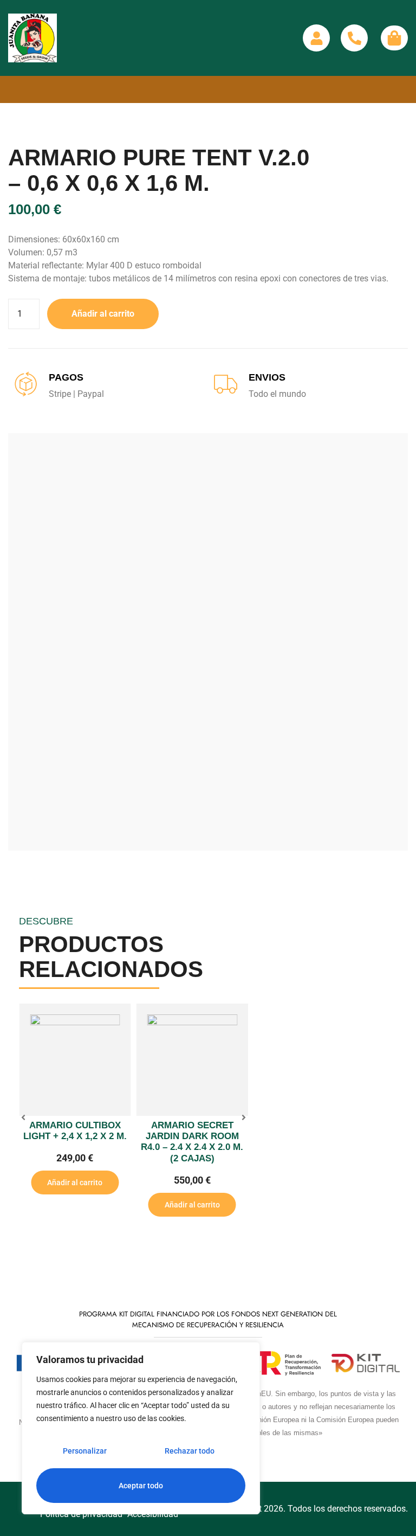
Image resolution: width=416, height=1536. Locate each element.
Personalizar (85, 1451)
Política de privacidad (81, 1514)
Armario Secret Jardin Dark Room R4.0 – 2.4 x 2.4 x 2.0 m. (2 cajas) (192, 1142)
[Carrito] (394, 37)
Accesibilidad (152, 1514)
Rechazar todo (189, 1451)
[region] (141, 1428)
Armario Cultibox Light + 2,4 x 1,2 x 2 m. (75, 1130)
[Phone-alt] (354, 38)
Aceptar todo (141, 1485)
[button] (23, 1117)
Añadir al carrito (103, 314)
